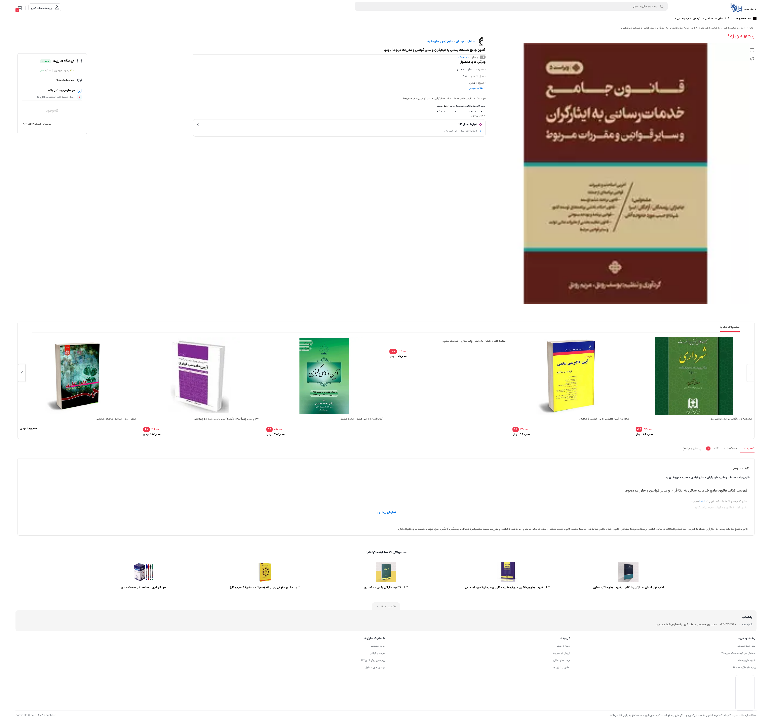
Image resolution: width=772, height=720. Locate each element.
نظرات (714, 448)
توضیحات (748, 448)
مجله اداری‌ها (563, 646)
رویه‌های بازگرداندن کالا (744, 668)
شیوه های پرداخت (746, 660)
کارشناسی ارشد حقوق (709, 28)
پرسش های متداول (375, 668)
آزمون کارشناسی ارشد (734, 28)
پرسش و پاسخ (692, 448)
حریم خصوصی (377, 646)
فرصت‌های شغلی (561, 660)
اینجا (446, 106)
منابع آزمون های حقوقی (439, 41)
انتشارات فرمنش (465, 41)
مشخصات (730, 448)
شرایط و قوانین (377, 653)
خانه (751, 28)
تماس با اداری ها (561, 668)
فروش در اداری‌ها (561, 653)
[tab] (747, 449)
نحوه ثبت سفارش (746, 646)
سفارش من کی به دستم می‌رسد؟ (738, 653)
